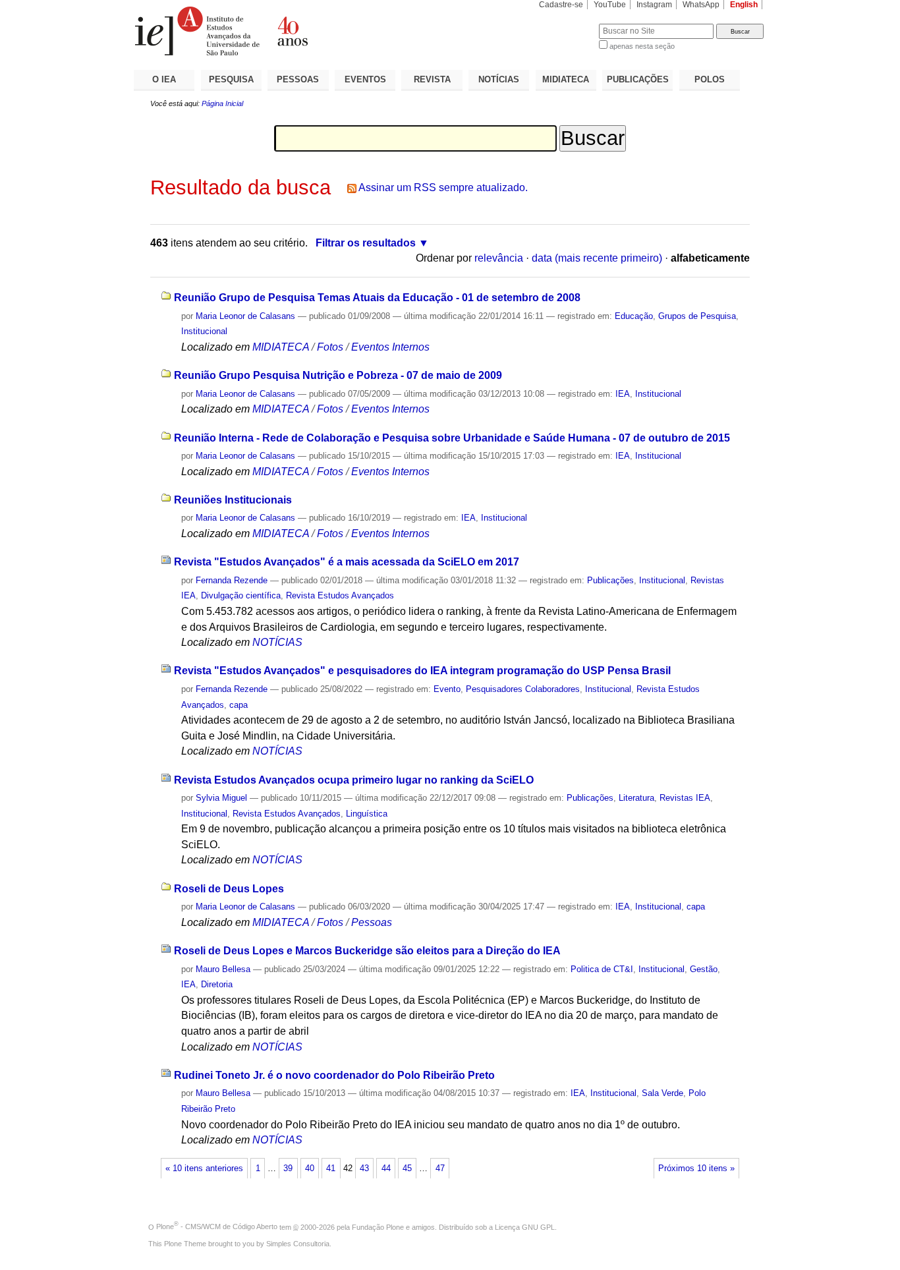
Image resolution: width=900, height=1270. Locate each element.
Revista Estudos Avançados (340, 595)
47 (440, 1168)
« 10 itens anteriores (204, 1168)
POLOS (709, 79)
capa (238, 705)
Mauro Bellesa (223, 969)
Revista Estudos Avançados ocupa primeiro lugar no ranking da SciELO (354, 780)
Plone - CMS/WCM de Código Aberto (216, 1226)
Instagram (654, 4)
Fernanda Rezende (231, 580)
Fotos (330, 347)
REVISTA (432, 79)
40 (309, 1168)
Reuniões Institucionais (233, 499)
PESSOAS (298, 79)
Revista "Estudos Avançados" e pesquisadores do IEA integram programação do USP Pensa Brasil (422, 670)
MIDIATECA (565, 79)
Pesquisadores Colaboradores (523, 689)
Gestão (703, 969)
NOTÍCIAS (498, 79)
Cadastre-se (561, 4)
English (744, 4)
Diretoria (217, 984)
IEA (622, 394)
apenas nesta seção (642, 46)
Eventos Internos (390, 347)
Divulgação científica (241, 595)
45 (407, 1168)
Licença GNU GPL (525, 1226)
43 (364, 1168)
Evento (447, 689)
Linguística (366, 814)
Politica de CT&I (602, 969)
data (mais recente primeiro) (597, 258)
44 (386, 1168)
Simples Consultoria (297, 1244)
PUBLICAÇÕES (638, 79)
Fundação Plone (378, 1226)
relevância (498, 258)
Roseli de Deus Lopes (229, 888)
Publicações (610, 580)
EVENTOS (365, 79)
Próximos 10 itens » (696, 1168)
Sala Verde (662, 1093)
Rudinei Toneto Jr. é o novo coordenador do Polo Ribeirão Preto (334, 1075)
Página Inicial (222, 103)
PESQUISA (231, 79)
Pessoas (371, 922)
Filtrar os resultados (366, 242)
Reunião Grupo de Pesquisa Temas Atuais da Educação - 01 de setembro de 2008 (377, 297)
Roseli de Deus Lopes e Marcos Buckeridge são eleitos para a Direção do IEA (367, 950)
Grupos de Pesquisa (697, 316)
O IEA (164, 79)
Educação (634, 316)
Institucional (204, 331)
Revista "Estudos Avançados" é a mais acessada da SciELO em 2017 (346, 561)
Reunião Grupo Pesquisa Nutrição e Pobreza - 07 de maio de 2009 (338, 375)
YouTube (610, 4)
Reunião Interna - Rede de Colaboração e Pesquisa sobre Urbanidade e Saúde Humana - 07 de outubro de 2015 (452, 438)
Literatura (636, 798)
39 (288, 1168)
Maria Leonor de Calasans (245, 316)
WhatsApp (701, 4)
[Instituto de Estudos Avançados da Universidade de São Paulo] (292, 31)
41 (330, 1168)
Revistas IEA (685, 798)
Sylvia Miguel (221, 798)
